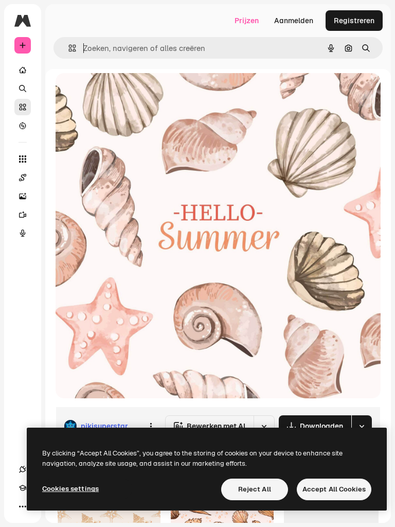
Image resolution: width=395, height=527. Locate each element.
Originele (123, 92)
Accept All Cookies (334, 489)
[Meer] (22, 506)
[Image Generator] (22, 196)
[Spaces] (22, 177)
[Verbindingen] (22, 469)
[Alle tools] (22, 159)
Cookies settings (70, 488)
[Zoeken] (22, 88)
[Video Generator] (22, 214)
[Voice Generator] (22, 233)
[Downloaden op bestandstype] (361, 426)
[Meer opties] (150, 426)
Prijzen (247, 20)
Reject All (254, 489)
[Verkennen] (22, 125)
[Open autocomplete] (68, 48)
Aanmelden (293, 20)
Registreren (354, 20)
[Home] (22, 70)
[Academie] (22, 488)
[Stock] (22, 107)
